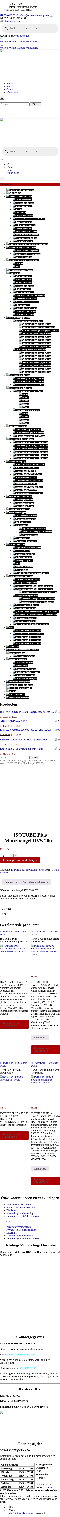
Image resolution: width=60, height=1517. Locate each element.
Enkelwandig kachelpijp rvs (21, 439)
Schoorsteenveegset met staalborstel (38, 602)
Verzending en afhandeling (19, 1213)
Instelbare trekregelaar (19, 681)
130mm (25, 401)
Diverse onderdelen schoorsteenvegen (32, 624)
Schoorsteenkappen (17, 512)
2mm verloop (21, 665)
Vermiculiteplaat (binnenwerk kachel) (32, 573)
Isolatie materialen (23, 557)
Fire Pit (12, 691)
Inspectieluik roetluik (25, 554)
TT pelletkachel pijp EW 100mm (30, 436)
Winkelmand (31, 41)
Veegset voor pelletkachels (27, 605)
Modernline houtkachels (26, 231)
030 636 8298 (22, 35)
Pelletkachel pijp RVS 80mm (28, 429)
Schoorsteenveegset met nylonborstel (38, 598)
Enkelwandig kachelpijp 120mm (36, 324)
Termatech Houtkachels (26, 238)
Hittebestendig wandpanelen (21, 190)
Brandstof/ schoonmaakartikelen (24, 650)
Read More (41, 1038)
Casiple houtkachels (24, 215)
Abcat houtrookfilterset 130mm (29, 634)
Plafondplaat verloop (25, 675)
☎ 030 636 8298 (9, 15)
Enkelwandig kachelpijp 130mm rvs (31, 455)
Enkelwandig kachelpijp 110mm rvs (31, 445)
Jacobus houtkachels (24, 203)
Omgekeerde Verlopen (25, 669)
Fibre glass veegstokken (26, 582)
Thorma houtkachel (24, 241)
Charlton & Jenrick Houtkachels (30, 219)
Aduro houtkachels (23, 199)
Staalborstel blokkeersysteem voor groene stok (36, 614)
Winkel (12, 41)
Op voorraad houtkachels (20, 196)
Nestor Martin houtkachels (27, 235)
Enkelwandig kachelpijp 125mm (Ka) (38, 327)
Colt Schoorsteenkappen (26, 515)
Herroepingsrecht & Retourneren (23, 1216)
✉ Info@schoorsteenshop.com (34, 15)
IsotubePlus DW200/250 (26, 490)
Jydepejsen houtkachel (25, 225)
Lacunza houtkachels (24, 292)
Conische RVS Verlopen (26, 678)
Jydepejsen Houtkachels (26, 298)
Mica (17, 563)
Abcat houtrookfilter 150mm (28, 637)
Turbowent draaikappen (26, 541)
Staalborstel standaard (25, 621)
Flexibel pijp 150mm (24, 506)
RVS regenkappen (30, 535)
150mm (25, 404)
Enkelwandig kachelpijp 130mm (36, 333)
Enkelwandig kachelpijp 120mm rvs (31, 448)
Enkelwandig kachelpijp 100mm (29, 378)
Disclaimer (11, 1210)
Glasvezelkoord (22, 551)
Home (3, 760)
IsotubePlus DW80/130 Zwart (28, 474)
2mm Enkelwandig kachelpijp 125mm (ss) (40, 330)
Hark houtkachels (23, 289)
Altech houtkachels (23, 206)
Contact (21, 41)
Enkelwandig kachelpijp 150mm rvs (31, 458)
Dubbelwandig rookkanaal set (22, 247)
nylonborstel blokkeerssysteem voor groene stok (37, 611)
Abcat (11, 627)
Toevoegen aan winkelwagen (20, 860)
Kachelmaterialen (17, 544)
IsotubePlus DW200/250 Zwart (29, 493)
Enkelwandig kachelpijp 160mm (36, 340)
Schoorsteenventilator (19, 697)
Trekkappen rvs (22, 538)
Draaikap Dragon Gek (25, 519)
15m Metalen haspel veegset (27, 579)
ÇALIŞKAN (20, 212)
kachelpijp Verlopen (18, 659)
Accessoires (14, 646)
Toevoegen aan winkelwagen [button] (11, 1024)
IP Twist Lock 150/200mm (27, 468)
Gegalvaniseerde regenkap (34, 528)
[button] (30, 1221)
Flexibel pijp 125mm (24, 503)
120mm (25, 397)
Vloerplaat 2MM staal (25, 656)
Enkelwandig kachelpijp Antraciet (30, 349)
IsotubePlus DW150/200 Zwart (29, 487)
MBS (17, 266)
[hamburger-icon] (1, 159)
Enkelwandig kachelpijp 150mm (36, 337)
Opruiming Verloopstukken (27, 672)
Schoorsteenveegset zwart (26, 595)
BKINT (50, 1487)
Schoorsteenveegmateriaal (21, 576)
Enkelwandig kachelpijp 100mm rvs (31, 442)
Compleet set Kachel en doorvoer (24, 260)
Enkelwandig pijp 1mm (19, 375)
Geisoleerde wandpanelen (20, 688)
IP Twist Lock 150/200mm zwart (30, 464)
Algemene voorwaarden (18, 1204)
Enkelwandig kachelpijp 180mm (36, 343)
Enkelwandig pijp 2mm (19, 318)
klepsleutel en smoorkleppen (28, 547)
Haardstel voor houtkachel (21, 685)
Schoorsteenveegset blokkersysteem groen (34, 589)
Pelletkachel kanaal (18, 426)
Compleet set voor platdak (27, 250)
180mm (25, 407)
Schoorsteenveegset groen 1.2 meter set (39, 592)
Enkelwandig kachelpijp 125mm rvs (31, 452)
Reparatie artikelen (24, 567)
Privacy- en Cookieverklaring (21, 1207)
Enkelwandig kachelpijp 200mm (36, 346)
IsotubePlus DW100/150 (26, 477)
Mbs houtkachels (22, 305)
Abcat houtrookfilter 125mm (28, 630)
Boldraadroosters (23, 522)
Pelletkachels (15, 193)
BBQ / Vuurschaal (17, 694)
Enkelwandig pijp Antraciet (27, 410)
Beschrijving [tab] (11, 882)
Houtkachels (14, 273)
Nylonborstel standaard (26, 618)
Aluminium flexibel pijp (19, 509)
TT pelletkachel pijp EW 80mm (29, 432)
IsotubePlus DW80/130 (25, 471)
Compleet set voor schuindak (28, 254)
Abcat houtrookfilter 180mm (28, 640)
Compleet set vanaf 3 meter (21, 270)
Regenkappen (21, 525)
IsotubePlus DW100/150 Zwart (29, 480)
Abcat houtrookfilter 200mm (28, 643)
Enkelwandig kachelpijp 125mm (36, 356)
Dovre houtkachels (23, 222)
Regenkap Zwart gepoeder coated (37, 531)
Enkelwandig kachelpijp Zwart (29, 321)
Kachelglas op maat (24, 560)
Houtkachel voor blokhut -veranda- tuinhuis (28, 244)
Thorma (19, 263)
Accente (18, 209)
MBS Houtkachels (23, 228)
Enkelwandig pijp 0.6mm (20, 388)
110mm (25, 394)
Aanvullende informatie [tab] (35, 882)
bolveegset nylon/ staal (25, 608)
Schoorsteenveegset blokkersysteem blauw (34, 586)
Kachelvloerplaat (17, 653)
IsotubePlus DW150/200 (26, 484)
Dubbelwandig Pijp (17, 461)
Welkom (4, 41)
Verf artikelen (21, 570)
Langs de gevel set (23, 257)
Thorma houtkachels (24, 314)
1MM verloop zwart (24, 662)
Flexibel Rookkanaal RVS (20, 496)
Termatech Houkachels (25, 311)
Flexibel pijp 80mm (24, 499)
